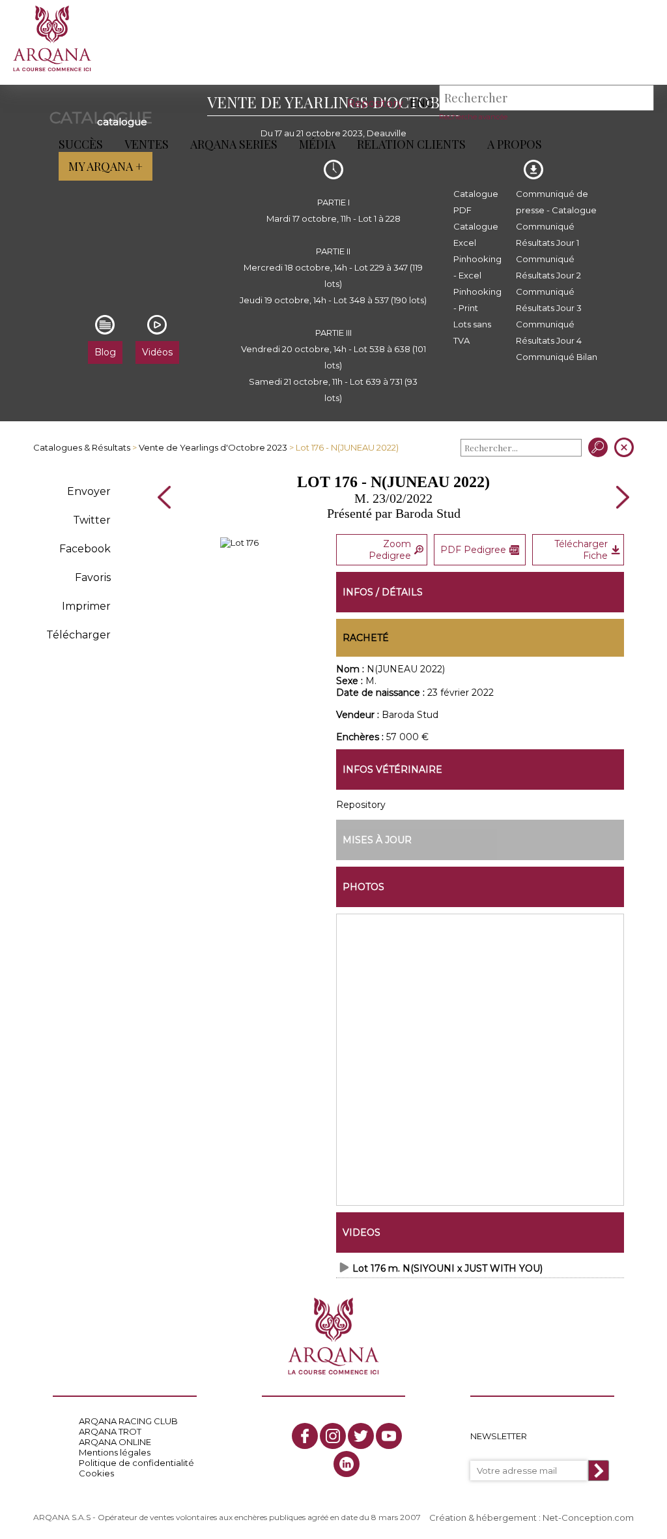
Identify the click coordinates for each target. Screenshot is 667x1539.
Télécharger (78, 635)
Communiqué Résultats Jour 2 (548, 267)
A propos (514, 144)
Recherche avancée (473, 116)
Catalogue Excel (475, 234)
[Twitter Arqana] (361, 1436)
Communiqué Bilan (556, 356)
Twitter (92, 520)
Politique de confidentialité (136, 1462)
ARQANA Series (233, 144)
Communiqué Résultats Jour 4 (549, 332)
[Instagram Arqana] (333, 1436)
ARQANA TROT (110, 1431)
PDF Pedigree (473, 550)
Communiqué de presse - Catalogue (556, 201)
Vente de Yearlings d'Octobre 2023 (213, 447)
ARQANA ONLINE (115, 1442)
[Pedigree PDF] (239, 542)
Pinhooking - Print (477, 299)
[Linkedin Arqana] (347, 1464)
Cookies (96, 1473)
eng (422, 103)
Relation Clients (411, 144)
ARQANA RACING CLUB (128, 1421)
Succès (81, 144)
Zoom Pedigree (390, 549)
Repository (375, 103)
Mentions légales (114, 1452)
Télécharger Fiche (581, 549)
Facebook (85, 549)
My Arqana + (105, 166)
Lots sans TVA (472, 332)
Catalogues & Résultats (81, 447)
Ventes (146, 144)
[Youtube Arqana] (389, 1436)
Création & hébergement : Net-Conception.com (531, 1517)
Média (317, 144)
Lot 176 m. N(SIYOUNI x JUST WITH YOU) (447, 1268)
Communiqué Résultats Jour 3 (549, 299)
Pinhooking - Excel (477, 267)
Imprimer (86, 606)
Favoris (93, 577)
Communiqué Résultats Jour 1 (547, 234)
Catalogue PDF (475, 201)
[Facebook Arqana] (305, 1436)
